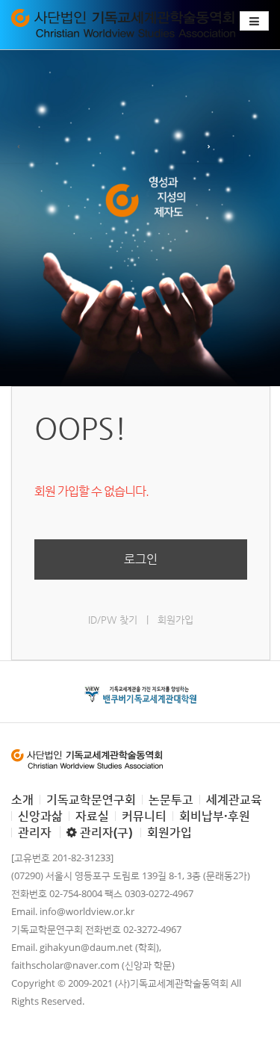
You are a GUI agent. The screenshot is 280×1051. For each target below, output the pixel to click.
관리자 (35, 832)
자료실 (92, 815)
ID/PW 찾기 (112, 619)
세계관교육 (234, 799)
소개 (22, 799)
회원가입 (175, 619)
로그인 (141, 559)
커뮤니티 (144, 815)
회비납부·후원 (214, 815)
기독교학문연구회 (91, 799)
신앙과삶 (40, 815)
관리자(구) (104, 832)
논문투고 (171, 799)
